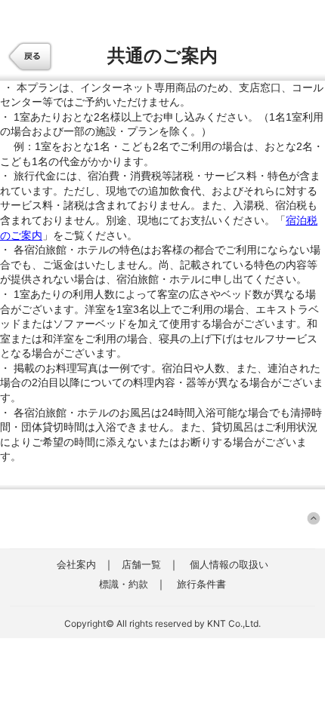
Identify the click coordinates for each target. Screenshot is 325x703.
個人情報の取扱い (229, 564)
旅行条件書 (201, 584)
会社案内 (76, 564)
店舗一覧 (141, 564)
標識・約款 (123, 584)
